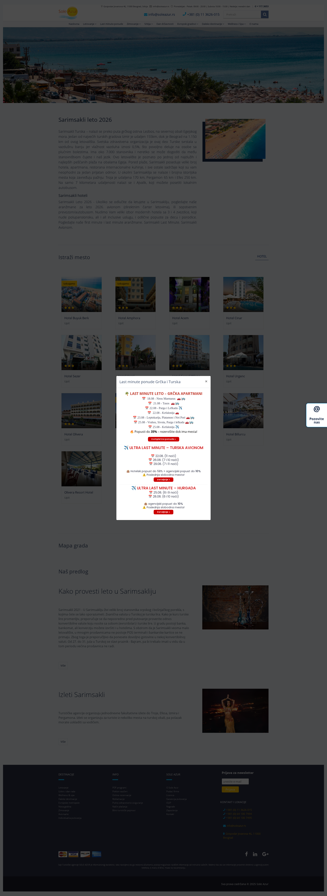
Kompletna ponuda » (163, 439)
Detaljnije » (163, 479)
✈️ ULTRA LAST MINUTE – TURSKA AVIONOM (163, 447)
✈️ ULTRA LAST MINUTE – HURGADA (163, 488)
